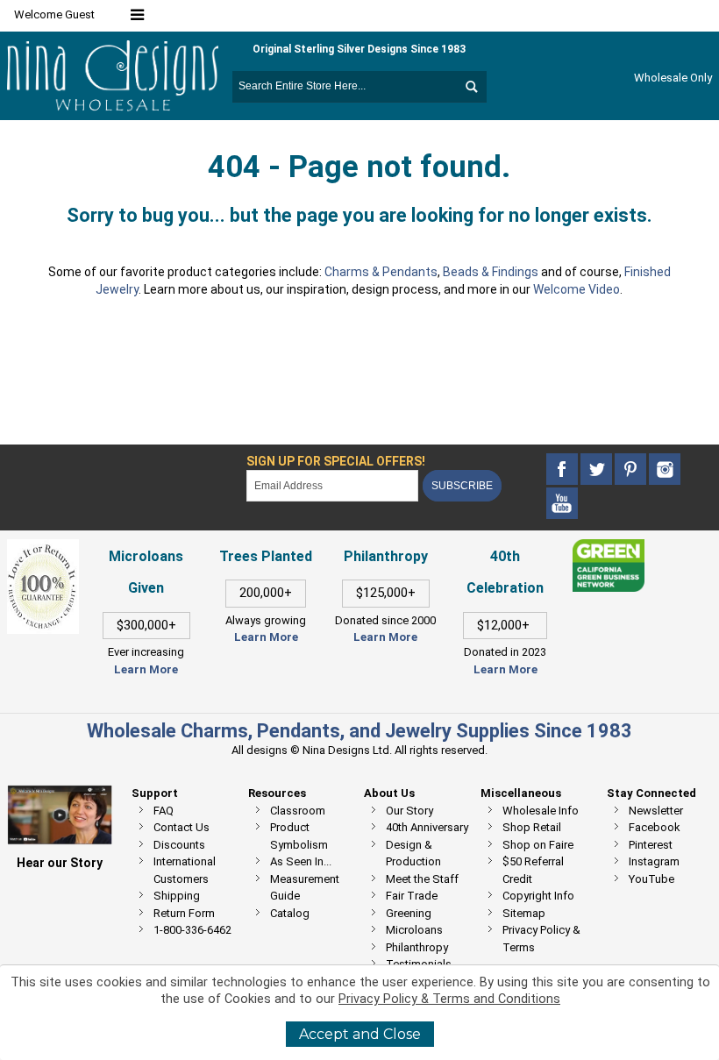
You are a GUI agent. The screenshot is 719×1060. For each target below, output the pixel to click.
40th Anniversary (427, 827)
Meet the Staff (422, 879)
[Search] (471, 87)
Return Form (184, 913)
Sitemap (523, 913)
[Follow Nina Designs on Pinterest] (632, 469)
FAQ (163, 810)
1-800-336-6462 (192, 929)
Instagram (654, 861)
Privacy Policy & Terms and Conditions (449, 999)
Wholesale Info (540, 810)
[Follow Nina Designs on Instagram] (664, 469)
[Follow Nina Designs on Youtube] (562, 503)
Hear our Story (60, 863)
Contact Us (181, 827)
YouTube (651, 879)
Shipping (176, 895)
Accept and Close (360, 1034)
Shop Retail (531, 827)
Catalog (290, 913)
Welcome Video (576, 289)
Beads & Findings (490, 272)
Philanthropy (417, 947)
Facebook (654, 827)
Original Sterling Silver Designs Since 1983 (359, 49)
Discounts (179, 844)
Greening (408, 913)
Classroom (297, 810)
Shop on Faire (537, 844)
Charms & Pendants (381, 272)
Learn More (146, 669)
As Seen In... (300, 861)
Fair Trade (412, 895)
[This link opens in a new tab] (608, 547)
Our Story (409, 810)
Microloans (414, 929)
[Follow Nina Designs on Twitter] (597, 469)
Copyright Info (538, 895)
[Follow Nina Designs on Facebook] (563, 469)
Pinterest (651, 844)
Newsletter (656, 810)
